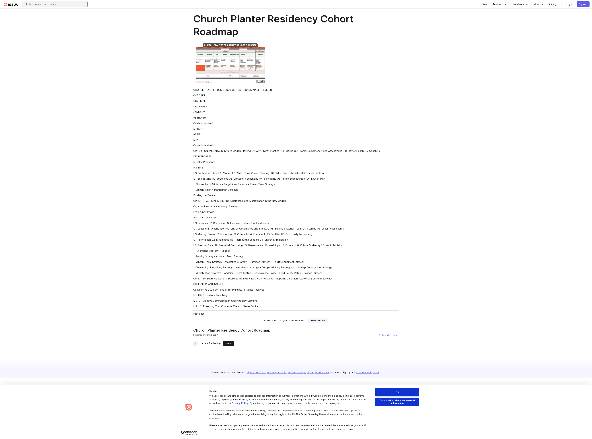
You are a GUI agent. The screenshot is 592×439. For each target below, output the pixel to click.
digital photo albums (318, 372)
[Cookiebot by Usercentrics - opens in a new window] (188, 433)
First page (199, 313)
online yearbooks (277, 372)
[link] (485, 4)
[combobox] (57, 4)
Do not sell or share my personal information (397, 401)
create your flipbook (367, 372)
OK (397, 392)
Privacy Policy (240, 403)
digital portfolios (256, 372)
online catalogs (296, 372)
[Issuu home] (11, 4)
